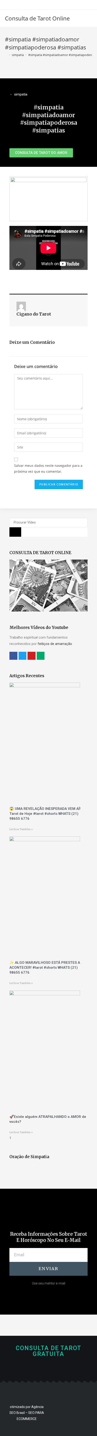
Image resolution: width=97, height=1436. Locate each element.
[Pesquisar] (15, 532)
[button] (41, 152)
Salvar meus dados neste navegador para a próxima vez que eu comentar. (48, 468)
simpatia (20, 94)
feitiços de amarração (55, 644)
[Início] (6, 55)
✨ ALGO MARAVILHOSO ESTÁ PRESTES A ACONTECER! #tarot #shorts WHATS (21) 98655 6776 (44, 967)
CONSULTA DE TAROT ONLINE (40, 552)
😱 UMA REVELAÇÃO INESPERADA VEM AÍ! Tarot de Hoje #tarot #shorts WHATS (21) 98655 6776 (45, 814)
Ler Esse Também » (21, 829)
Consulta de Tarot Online (37, 18)
